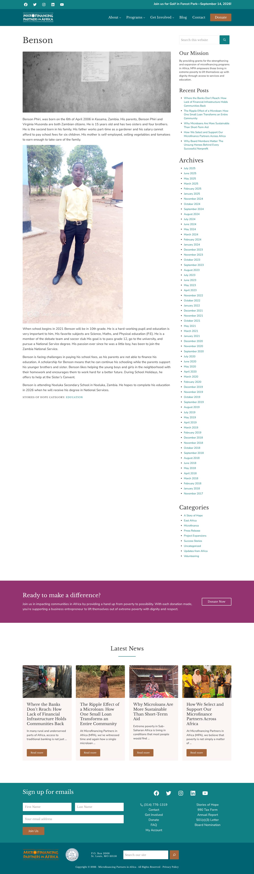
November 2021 (193, 315)
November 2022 (193, 295)
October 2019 (192, 397)
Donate (154, 820)
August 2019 (192, 407)
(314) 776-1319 (155, 805)
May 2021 (190, 326)
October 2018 (192, 448)
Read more (39, 753)
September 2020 (194, 351)
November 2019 (193, 392)
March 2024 (191, 234)
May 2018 (190, 468)
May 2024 (190, 229)
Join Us (33, 831)
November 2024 (193, 199)
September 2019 (194, 402)
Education (74, 397)
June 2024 (190, 224)
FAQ (154, 825)
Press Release (192, 530)
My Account (154, 830)
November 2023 (193, 254)
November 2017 (193, 493)
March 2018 (191, 478)
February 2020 (192, 382)
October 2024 (192, 204)
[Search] (174, 854)
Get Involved (154, 815)
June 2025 (190, 173)
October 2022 (192, 300)
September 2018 (194, 453)
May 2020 (190, 366)
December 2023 (193, 249)
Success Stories (193, 541)
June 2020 (190, 361)
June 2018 (190, 463)
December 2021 (193, 310)
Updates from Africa (196, 551)
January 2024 (192, 244)
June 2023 (190, 280)
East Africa (190, 520)
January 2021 (192, 336)
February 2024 (192, 239)
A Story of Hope (193, 515)
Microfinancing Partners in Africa (117, 867)
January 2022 (192, 305)
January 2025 (192, 193)
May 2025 (190, 178)
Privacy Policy (170, 867)
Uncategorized (192, 546)
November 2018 (193, 443)
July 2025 (189, 168)
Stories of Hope (207, 805)
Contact (154, 810)
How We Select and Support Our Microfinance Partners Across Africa (205, 134)
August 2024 (192, 214)
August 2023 (192, 270)
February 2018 (192, 483)
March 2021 (191, 331)
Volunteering (191, 556)
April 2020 (190, 371)
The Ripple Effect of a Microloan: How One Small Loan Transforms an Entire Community (206, 114)
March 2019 (191, 427)
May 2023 (190, 285)
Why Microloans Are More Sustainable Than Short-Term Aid (206, 125)
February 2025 (192, 188)
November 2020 (193, 346)
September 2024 (194, 209)
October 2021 (192, 320)
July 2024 (189, 219)
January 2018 (192, 488)
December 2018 (193, 437)
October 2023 (192, 259)
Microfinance (191, 525)
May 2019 (190, 417)
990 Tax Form (207, 810)
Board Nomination (207, 825)
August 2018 (192, 458)
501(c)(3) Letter (207, 820)
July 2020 (189, 356)
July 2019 (189, 412)
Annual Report (207, 815)
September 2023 (194, 265)
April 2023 (190, 290)
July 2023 (189, 275)
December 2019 (193, 387)
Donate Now (216, 601)
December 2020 (193, 341)
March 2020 (191, 376)
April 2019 (190, 422)
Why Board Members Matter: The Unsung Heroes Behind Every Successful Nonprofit (203, 144)
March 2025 (191, 183)
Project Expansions (195, 535)
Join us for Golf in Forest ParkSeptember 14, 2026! (192, 4)
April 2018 (190, 473)
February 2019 (192, 432)
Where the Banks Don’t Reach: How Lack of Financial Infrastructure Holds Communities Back (206, 101)
